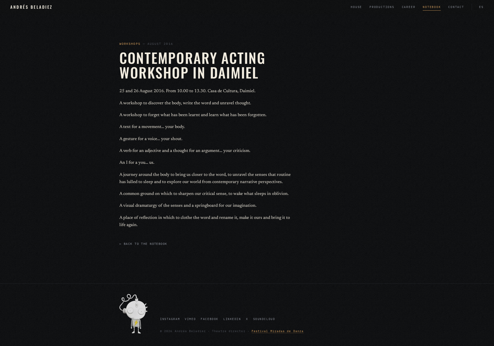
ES (481, 7)
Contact (456, 7)
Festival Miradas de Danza (278, 331)
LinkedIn (232, 319)
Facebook (209, 319)
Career (409, 7)
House (356, 7)
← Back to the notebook (143, 244)
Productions (381, 7)
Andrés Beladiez (31, 7)
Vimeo (190, 319)
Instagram (170, 319)
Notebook (432, 7)
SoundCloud (264, 319)
